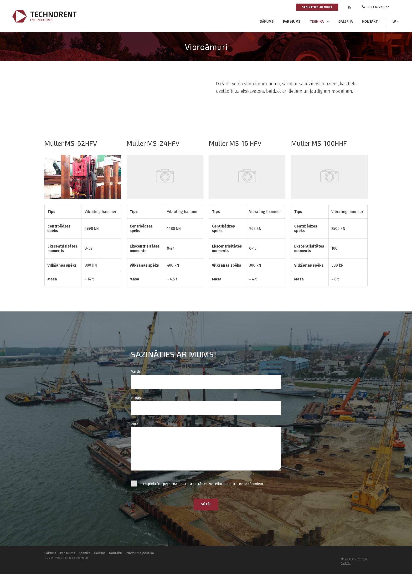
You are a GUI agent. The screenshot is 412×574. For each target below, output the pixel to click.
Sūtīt (206, 504)
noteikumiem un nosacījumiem (236, 484)
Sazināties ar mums (317, 7)
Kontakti (370, 21)
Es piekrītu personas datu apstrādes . (203, 484)
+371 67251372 (377, 7)
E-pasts (137, 398)
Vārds (136, 371)
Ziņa (135, 424)
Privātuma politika (140, 553)
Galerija (345, 21)
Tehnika (317, 21)
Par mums (291, 21)
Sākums (267, 21)
